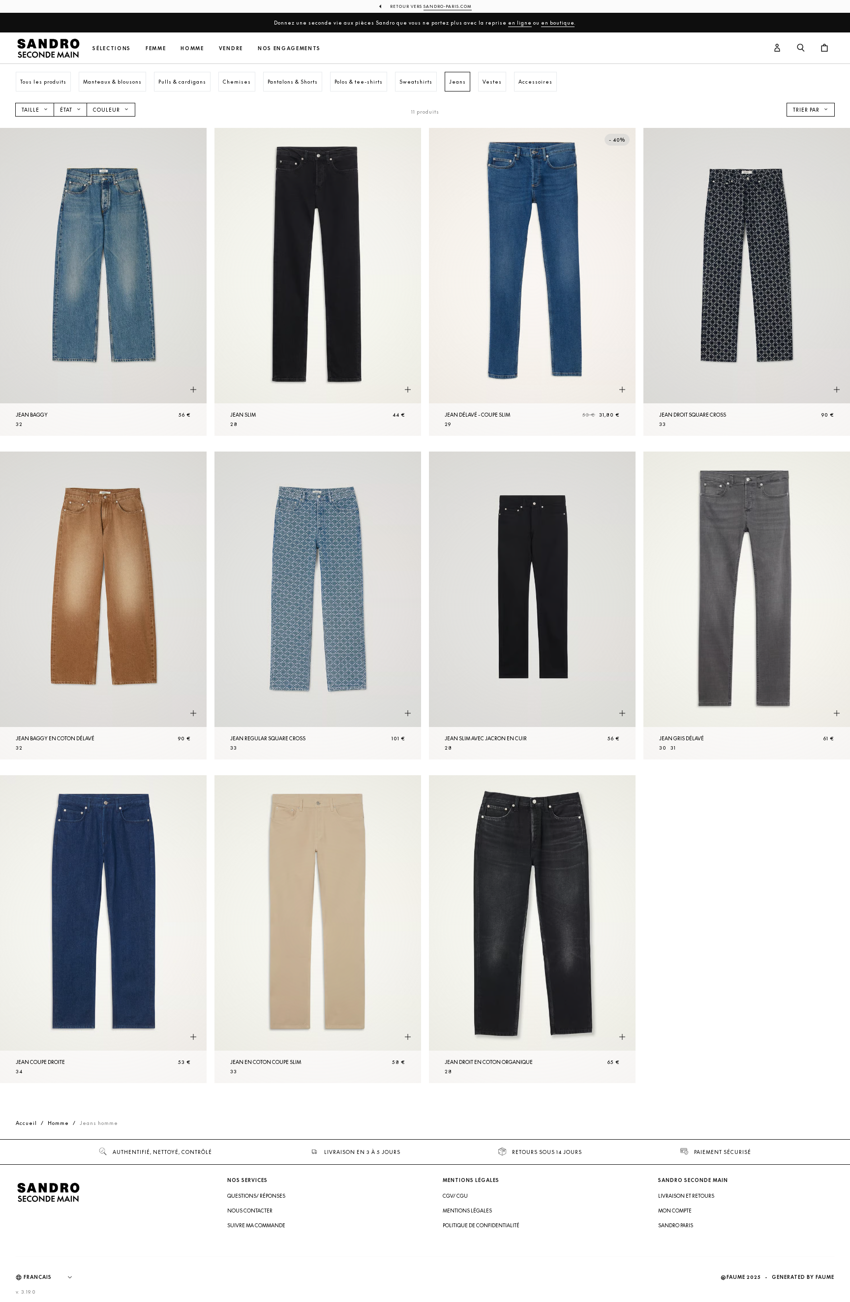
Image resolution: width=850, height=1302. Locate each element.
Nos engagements (289, 48)
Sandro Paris (675, 1225)
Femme (156, 48)
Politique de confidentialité (481, 1225)
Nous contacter (250, 1210)
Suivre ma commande (256, 1225)
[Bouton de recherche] (801, 48)
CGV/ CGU (455, 1196)
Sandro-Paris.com (448, 6)
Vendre (231, 48)
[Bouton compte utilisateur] (777, 48)
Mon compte (675, 1210)
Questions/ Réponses (256, 1196)
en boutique (558, 23)
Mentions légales (467, 1210)
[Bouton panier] (824, 48)
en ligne (520, 23)
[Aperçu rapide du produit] (193, 390)
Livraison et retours (686, 1196)
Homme (192, 48)
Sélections (111, 48)
